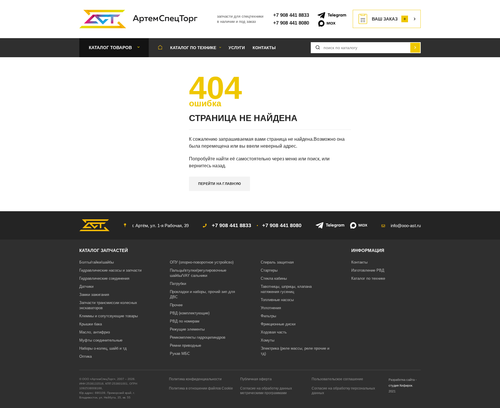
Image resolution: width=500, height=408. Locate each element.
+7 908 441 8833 (291, 15)
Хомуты (267, 340)
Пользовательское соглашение (337, 379)
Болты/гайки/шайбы (96, 262)
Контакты (359, 262)
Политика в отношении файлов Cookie (201, 388)
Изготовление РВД (367, 270)
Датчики (86, 286)
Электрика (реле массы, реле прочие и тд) (295, 351)
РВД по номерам (184, 321)
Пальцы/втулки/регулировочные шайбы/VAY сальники (198, 273)
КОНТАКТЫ (264, 48)
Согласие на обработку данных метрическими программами (266, 390)
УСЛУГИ (237, 48)
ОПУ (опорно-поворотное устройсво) (202, 262)
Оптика (85, 356)
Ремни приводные (185, 345)
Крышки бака (90, 324)
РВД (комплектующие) (189, 313)
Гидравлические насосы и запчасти (110, 270)
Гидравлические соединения (104, 278)
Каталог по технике (368, 278)
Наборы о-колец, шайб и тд (103, 348)
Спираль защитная (277, 262)
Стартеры (269, 270)
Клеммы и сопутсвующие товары (108, 316)
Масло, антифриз (94, 332)
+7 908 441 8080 (291, 23)
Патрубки (178, 283)
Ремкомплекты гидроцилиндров (197, 337)
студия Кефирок (400, 385)
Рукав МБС (180, 353)
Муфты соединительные (100, 340)
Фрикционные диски (278, 324)
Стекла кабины (274, 278)
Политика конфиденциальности (195, 379)
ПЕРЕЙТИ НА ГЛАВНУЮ (219, 184)
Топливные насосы (277, 300)
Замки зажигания (94, 294)
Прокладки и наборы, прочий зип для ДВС (202, 294)
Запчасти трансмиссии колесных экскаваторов (108, 305)
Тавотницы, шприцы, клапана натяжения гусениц (286, 289)
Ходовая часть (274, 332)
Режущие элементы (187, 329)
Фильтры (268, 316)
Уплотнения (271, 308)
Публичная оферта (256, 379)
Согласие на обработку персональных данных (343, 390)
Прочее (176, 305)
